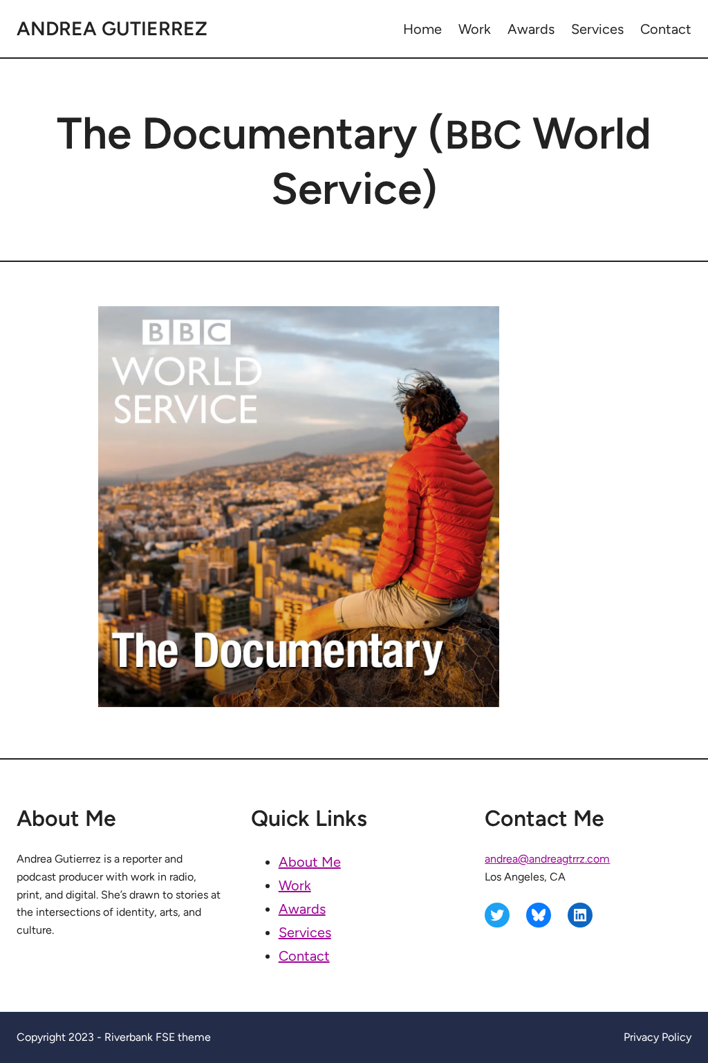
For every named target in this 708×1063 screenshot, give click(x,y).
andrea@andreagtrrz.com (547, 858)
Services (305, 932)
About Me (310, 862)
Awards (302, 909)
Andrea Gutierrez (112, 28)
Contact (304, 956)
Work (295, 885)
